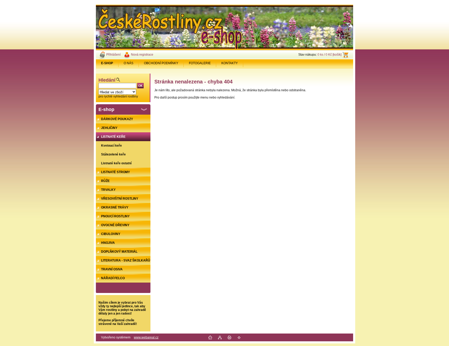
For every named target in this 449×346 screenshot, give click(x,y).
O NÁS (128, 63)
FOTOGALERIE (200, 63)
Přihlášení (113, 54)
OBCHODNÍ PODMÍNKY (161, 63)
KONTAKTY (229, 63)
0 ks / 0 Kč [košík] (329, 54)
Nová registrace (142, 54)
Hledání (106, 80)
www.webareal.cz (146, 337)
